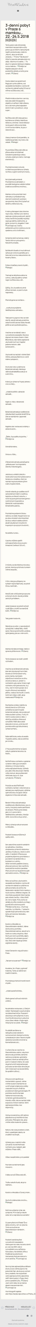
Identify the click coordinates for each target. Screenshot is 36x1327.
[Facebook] (27, 1316)
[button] (18, 10)
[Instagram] (31, 1316)
